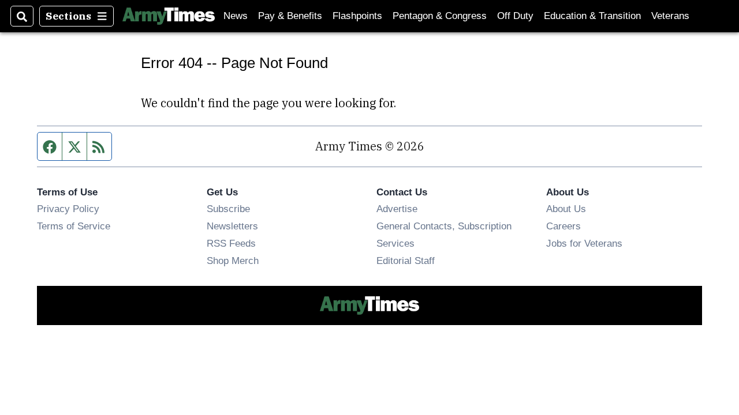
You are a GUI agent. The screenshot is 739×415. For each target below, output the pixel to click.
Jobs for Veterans (584, 243)
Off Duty (515, 16)
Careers (563, 226)
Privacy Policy (68, 208)
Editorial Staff (405, 260)
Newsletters (232, 226)
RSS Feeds (231, 243)
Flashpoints (357, 16)
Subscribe (228, 208)
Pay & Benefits (290, 16)
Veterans (670, 16)
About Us (566, 208)
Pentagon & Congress (440, 16)
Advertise (396, 208)
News (235, 16)
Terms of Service (73, 226)
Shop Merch (233, 260)
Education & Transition (592, 16)
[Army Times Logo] (168, 16)
